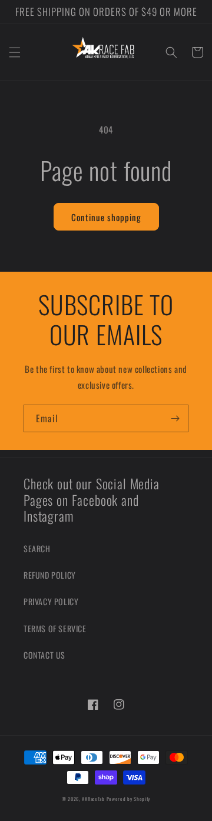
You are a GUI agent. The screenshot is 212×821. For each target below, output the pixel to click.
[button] (15, 52)
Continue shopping (106, 217)
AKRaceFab (93, 798)
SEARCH (37, 548)
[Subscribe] (175, 418)
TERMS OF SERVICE (55, 628)
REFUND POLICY (50, 575)
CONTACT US (44, 655)
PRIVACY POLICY (51, 601)
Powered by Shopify (129, 798)
